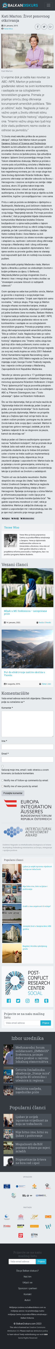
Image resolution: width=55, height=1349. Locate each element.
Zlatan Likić (46, 684)
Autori (27, 1300)
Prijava (45, 1023)
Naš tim (27, 1276)
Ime (4, 741)
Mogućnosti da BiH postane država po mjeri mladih (33, 1147)
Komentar (7, 707)
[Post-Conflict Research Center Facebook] (9, 1001)
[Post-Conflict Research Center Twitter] (18, 1001)
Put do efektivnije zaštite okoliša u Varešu (24, 673)
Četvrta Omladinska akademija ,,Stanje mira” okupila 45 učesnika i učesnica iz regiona (33, 1075)
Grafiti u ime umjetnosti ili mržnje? (37, 906)
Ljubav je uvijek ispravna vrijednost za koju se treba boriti (32, 1120)
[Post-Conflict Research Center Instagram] (27, 1001)
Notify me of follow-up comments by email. (26, 780)
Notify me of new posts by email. (21, 786)
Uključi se (27, 1282)
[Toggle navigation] (48, 5)
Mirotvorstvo (28, 519)
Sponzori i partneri (27, 1288)
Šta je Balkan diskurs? (27, 1270)
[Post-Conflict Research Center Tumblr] (46, 1001)
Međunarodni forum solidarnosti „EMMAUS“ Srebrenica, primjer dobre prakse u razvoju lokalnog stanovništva (32, 1054)
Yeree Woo (8, 29)
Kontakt (27, 1294)
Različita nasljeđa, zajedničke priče (28, 1090)
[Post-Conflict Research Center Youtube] (37, 1001)
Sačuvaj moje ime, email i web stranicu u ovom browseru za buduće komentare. (25, 771)
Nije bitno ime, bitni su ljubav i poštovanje (32, 1133)
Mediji (16, 519)
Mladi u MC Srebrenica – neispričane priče (25, 612)
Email (5, 753)
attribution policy (41, 1331)
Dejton (7, 519)
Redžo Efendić (45, 622)
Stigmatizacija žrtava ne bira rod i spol (31, 1161)
